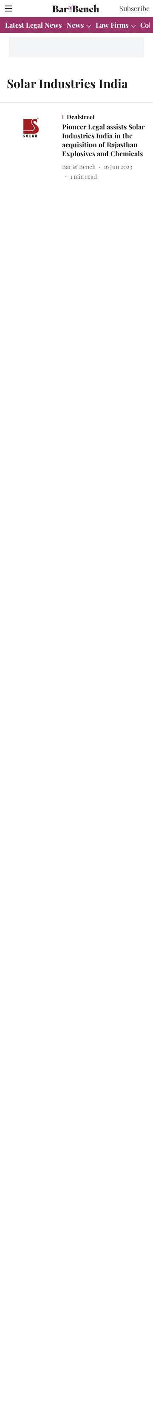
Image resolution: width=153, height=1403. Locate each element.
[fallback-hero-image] (33, 146)
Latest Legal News (33, 24)
